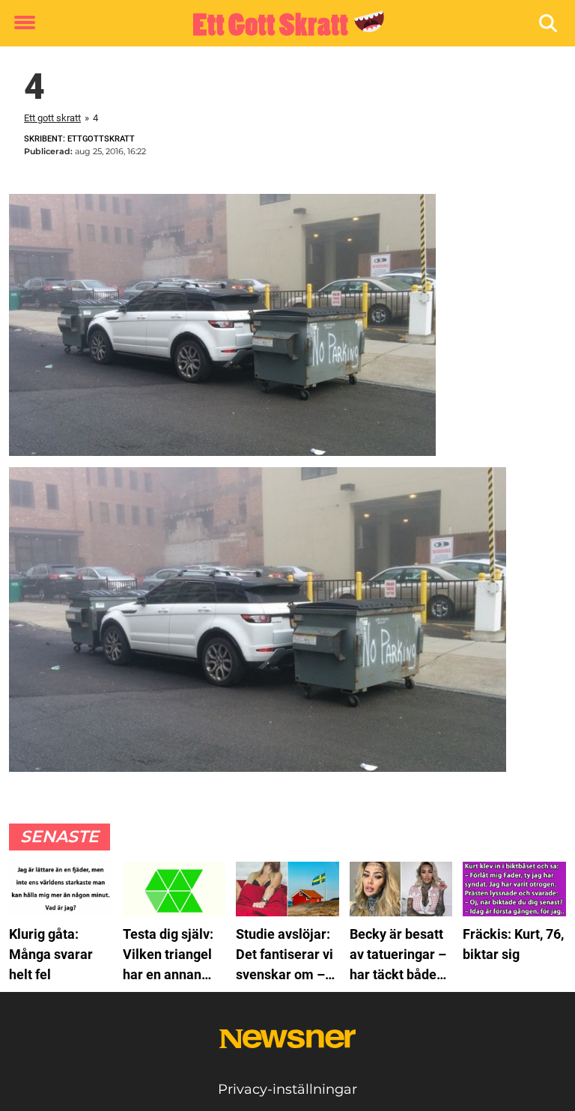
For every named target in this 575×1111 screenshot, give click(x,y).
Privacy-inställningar (287, 1089)
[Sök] (549, 23)
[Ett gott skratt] (281, 24)
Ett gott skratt (52, 118)
